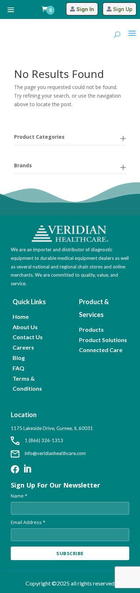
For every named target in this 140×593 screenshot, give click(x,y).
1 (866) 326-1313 (44, 440)
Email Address (28, 522)
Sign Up (122, 9)
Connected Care (100, 349)
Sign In (85, 9)
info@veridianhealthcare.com (55, 453)
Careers (23, 347)
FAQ (18, 368)
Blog (19, 357)
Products (91, 329)
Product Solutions (103, 339)
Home (21, 316)
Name (19, 496)
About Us (25, 326)
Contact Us (28, 336)
